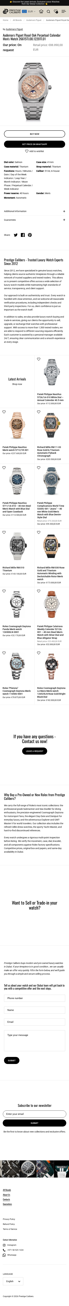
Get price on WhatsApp (34, 144)
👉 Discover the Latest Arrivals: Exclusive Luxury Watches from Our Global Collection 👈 (34, 3)
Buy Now (34, 134)
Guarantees (10, 220)
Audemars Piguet (33, 20)
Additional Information (15, 211)
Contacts (6, 1199)
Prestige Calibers (26, 1296)
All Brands (17, 20)
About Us (6, 1194)
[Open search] (48, 11)
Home (5, 20)
